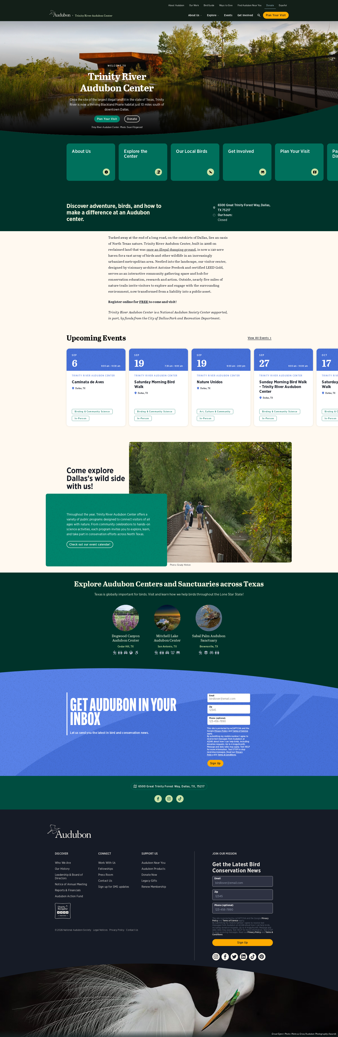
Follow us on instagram (169, 798)
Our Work (194, 5)
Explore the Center (135, 153)
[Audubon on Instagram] (216, 956)
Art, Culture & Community (215, 411)
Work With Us (106, 862)
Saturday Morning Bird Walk (158, 387)
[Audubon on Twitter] (234, 956)
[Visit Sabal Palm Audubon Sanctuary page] (209, 628)
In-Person (80, 418)
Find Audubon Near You (250, 5)
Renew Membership (154, 886)
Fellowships (105, 868)
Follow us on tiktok (180, 798)
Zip (210, 706)
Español (283, 5)
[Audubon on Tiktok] (252, 956)
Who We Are (63, 862)
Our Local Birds (191, 151)
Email (211, 695)
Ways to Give (226, 5)
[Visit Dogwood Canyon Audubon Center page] (126, 628)
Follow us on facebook (158, 798)
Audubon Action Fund (69, 896)
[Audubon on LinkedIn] (243, 956)
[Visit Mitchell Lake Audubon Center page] (167, 628)
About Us (193, 15)
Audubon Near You (153, 862)
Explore (211, 15)
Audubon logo (59, 13)
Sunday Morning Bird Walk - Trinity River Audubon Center (283, 387)
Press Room (105, 874)
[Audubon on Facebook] (225, 956)
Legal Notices (100, 930)
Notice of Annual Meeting (71, 884)
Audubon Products (153, 868)
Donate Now (149, 874)
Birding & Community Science (92, 411)
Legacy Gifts (149, 880)
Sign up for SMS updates (113, 886)
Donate (270, 5)
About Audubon (176, 5)
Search (259, 15)
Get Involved (245, 15)
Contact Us (105, 880)
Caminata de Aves (96, 387)
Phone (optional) (217, 718)
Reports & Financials (68, 890)
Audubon (69, 831)
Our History (62, 868)
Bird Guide (209, 5)
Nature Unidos (221, 387)
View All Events (258, 338)
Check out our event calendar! (89, 544)
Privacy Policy (221, 731)
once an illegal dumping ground (171, 249)
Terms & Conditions (227, 754)
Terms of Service (240, 731)
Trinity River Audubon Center (93, 15)
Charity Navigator (63, 911)
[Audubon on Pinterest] (261, 956)
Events (228, 15)
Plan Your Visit (276, 15)
